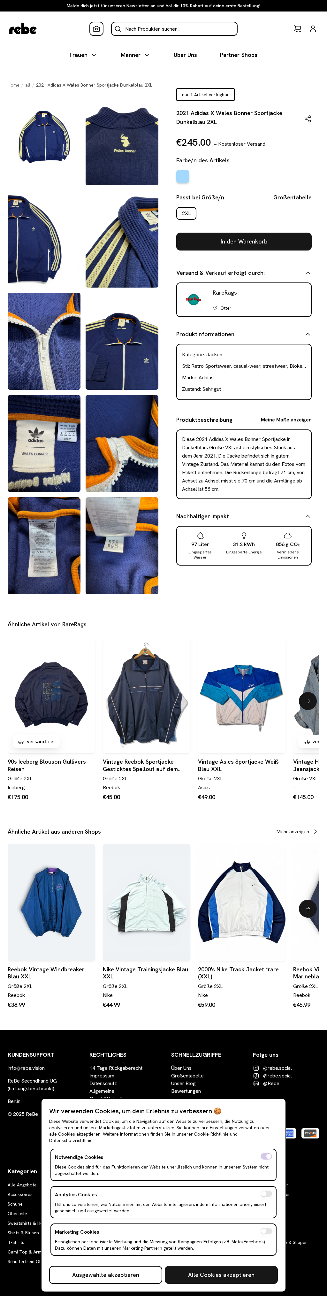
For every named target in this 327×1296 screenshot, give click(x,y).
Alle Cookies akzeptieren (221, 1274)
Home (13, 85)
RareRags (225, 292)
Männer (131, 54)
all (27, 85)
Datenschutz (103, 1083)
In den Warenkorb (244, 241)
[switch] (266, 1156)
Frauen (78, 54)
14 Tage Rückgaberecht (115, 1068)
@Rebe (271, 1083)
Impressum (101, 1075)
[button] (308, 119)
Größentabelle (292, 197)
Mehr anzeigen (292, 831)
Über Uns (185, 54)
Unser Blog (183, 1083)
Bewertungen (186, 1091)
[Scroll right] (308, 701)
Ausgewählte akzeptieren (105, 1274)
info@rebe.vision (26, 1068)
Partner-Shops (238, 54)
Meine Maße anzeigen (286, 419)
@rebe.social (277, 1068)
